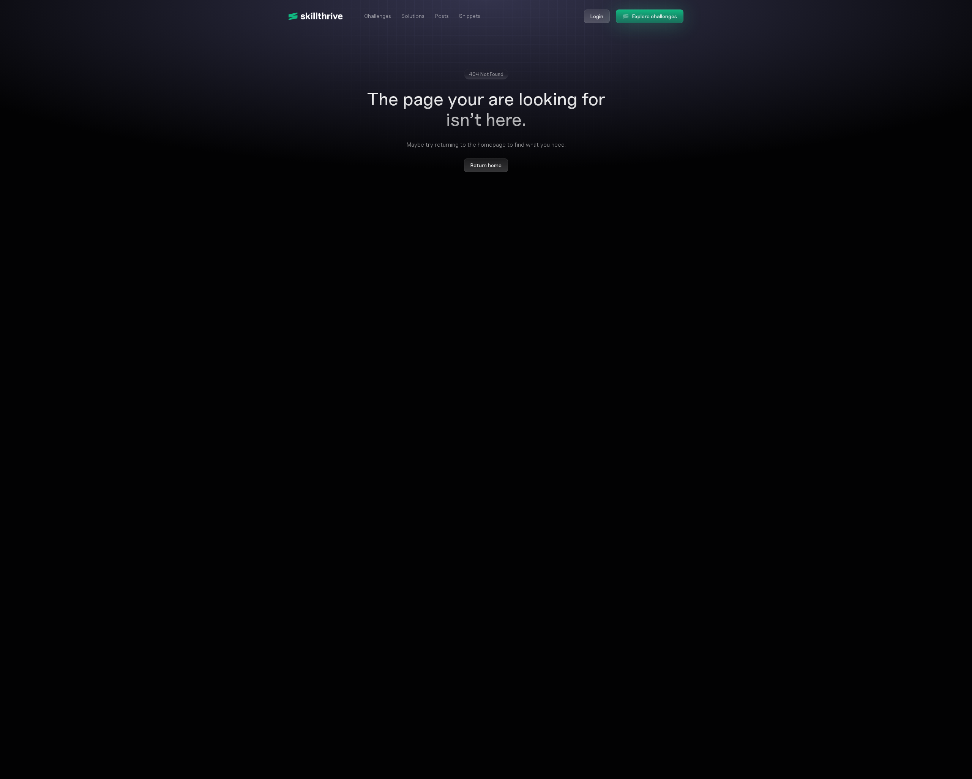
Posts (442, 16)
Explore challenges (654, 16)
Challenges (377, 16)
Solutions (413, 16)
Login (596, 16)
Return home (486, 165)
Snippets (469, 16)
